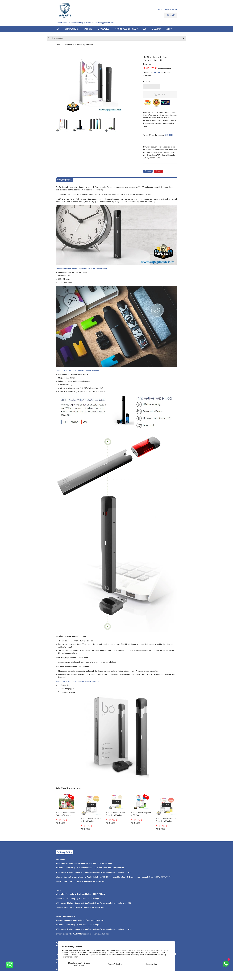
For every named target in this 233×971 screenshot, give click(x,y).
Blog (57, 962)
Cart (172, 15)
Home (58, 45)
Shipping (157, 72)
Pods (144, 29)
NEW (58, 29)
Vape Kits (88, 29)
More (168, 29)
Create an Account (171, 9)
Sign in (160, 9)
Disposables (104, 29)
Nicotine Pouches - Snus (125, 29)
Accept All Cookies (115, 964)
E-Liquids (156, 29)
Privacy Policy (72, 957)
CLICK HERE (169, 135)
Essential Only (151, 964)
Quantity (146, 81)
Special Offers (72, 29)
